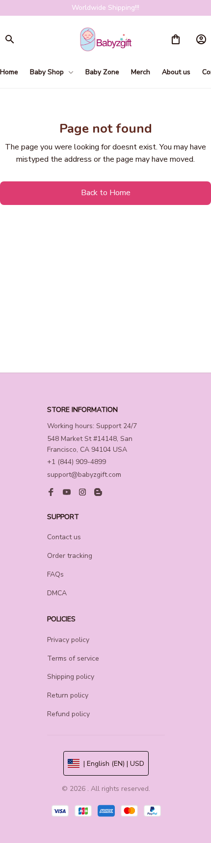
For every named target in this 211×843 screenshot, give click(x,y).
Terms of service (73, 658)
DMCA (57, 593)
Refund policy (68, 714)
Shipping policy (70, 676)
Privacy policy (68, 639)
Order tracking (69, 555)
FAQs (55, 574)
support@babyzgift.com (84, 474)
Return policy (67, 695)
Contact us (64, 537)
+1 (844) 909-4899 (76, 461)
